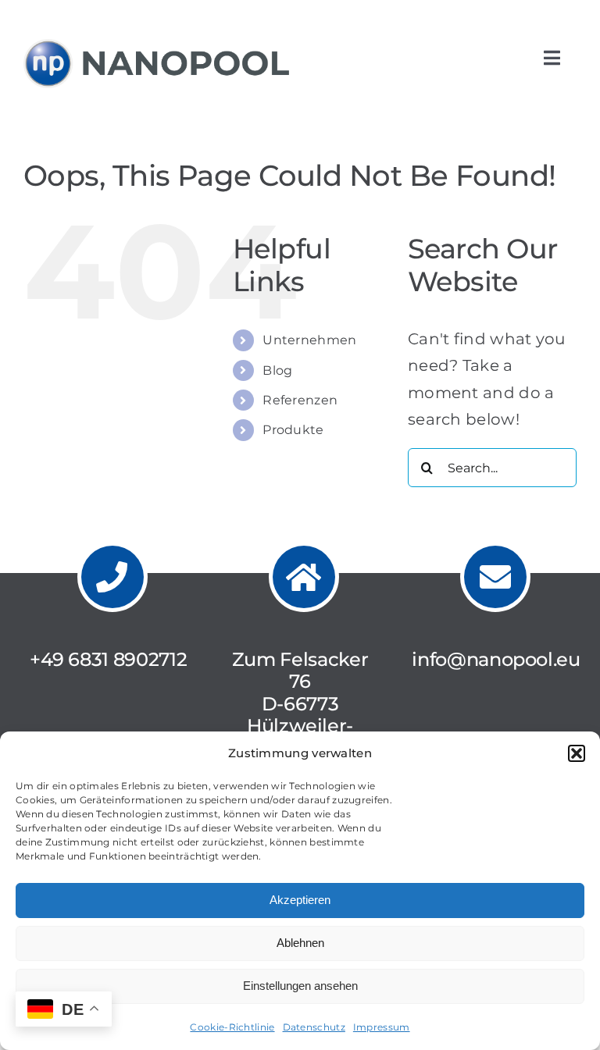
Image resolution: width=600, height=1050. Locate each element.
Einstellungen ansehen (300, 985)
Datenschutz (314, 1027)
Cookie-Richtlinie (232, 1027)
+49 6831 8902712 (108, 659)
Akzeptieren (300, 899)
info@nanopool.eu (496, 659)
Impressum (381, 1027)
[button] (576, 753)
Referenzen (300, 400)
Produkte (292, 429)
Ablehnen (300, 942)
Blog (277, 370)
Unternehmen (309, 340)
